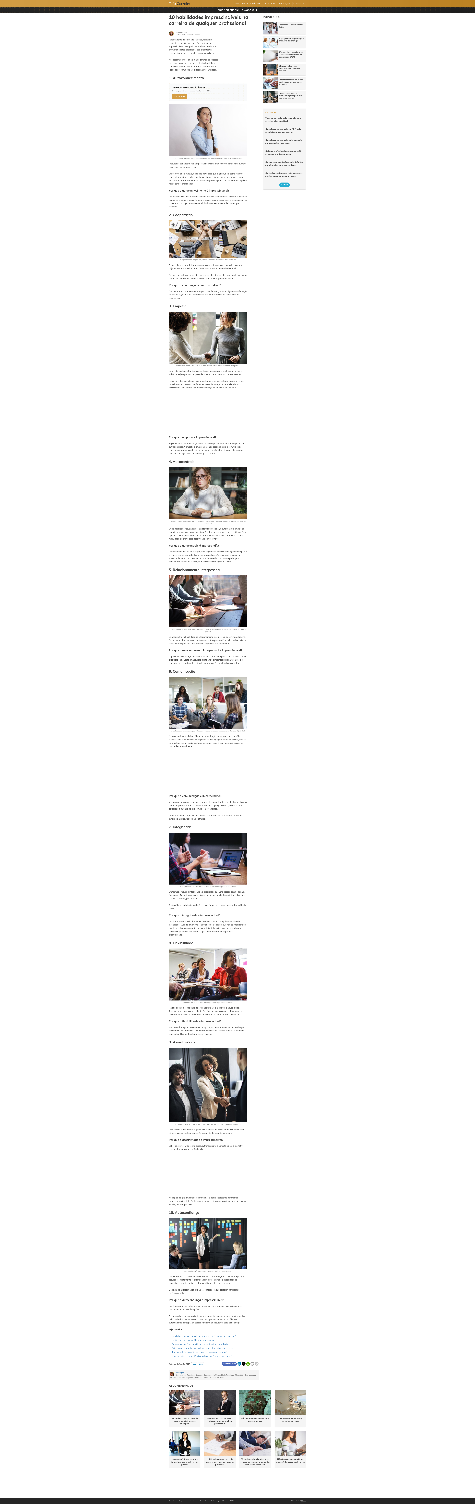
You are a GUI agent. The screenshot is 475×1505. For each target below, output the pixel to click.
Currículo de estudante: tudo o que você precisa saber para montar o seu (284, 174)
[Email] (252, 1364)
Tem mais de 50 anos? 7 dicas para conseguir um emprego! (199, 1352)
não (201, 1364)
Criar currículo (179, 96)
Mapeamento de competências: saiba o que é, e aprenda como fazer (203, 1356)
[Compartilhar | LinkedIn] (239, 1364)
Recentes (172, 1501)
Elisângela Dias (182, 1373)
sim (194, 1364)
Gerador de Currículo (248, 4)
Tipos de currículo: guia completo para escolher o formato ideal (283, 119)
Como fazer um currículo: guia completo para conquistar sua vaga (283, 141)
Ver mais (284, 185)
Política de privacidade (218, 1501)
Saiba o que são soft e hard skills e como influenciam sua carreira (202, 1348)
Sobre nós (203, 1501)
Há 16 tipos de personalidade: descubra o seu (193, 1340)
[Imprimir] (257, 1364)
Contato (193, 1501)
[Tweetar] (244, 1364)
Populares (182, 1501)
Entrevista (269, 4)
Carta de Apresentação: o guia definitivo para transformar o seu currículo (284, 163)
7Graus (303, 1501)
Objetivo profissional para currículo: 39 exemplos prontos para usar (283, 152)
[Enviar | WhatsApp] (248, 1364)
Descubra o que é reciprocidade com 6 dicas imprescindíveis (200, 1344)
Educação (284, 4)
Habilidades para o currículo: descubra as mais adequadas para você (204, 1336)
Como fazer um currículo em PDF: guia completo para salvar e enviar (283, 130)
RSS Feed (233, 1501)
